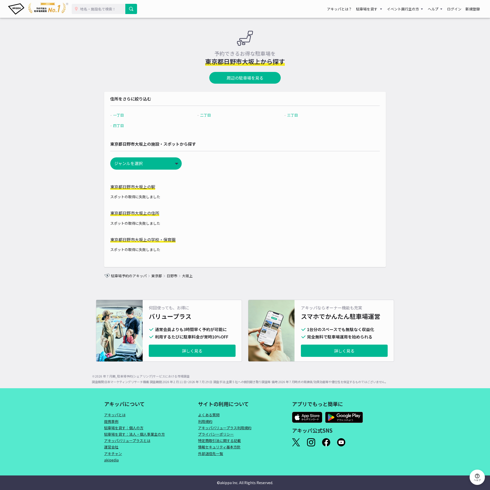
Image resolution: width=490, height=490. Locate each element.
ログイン (454, 8)
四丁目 (118, 125)
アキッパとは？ (339, 8)
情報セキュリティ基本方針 (219, 446)
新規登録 (472, 8)
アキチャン (113, 453)
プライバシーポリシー (216, 434)
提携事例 (111, 421)
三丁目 (292, 115)
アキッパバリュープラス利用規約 (224, 427)
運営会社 (111, 446)
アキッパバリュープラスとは (127, 440)
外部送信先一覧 (210, 453)
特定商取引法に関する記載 (219, 440)
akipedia (111, 459)
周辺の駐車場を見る (245, 78)
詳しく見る (192, 351)
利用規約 (205, 421)
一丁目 (118, 115)
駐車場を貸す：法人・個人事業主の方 (134, 434)
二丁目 (205, 115)
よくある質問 (208, 414)
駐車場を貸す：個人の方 (123, 427)
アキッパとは (115, 414)
